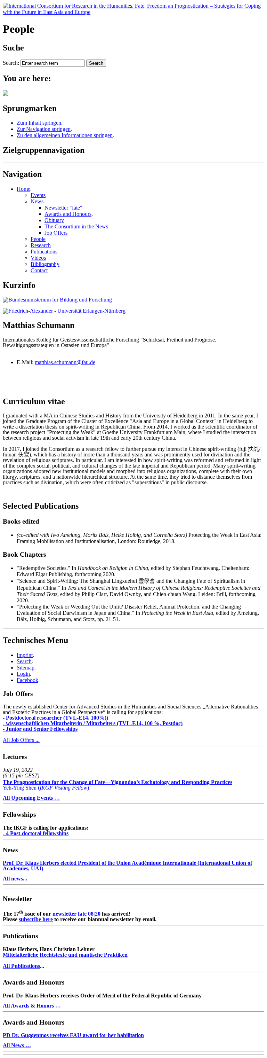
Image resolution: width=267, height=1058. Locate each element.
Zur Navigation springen (44, 129)
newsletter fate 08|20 (76, 914)
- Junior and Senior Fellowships (40, 729)
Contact (39, 270)
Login (23, 674)
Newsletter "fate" (63, 208)
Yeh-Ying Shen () (117, 785)
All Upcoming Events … (31, 798)
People (38, 239)
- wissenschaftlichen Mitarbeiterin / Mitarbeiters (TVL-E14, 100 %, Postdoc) (93, 723)
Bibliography (45, 264)
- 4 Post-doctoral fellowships (35, 833)
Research (41, 245)
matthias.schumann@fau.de (65, 362)
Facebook (27, 680)
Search (24, 661)
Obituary (54, 220)
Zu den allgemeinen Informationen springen (65, 135)
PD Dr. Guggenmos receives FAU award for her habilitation (73, 1035)
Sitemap (25, 668)
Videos (38, 258)
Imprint (25, 655)
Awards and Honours (67, 214)
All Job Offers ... (21, 740)
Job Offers (55, 233)
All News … (17, 1045)
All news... (15, 878)
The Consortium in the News (76, 226)
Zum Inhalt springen (39, 123)
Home (23, 189)
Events (38, 195)
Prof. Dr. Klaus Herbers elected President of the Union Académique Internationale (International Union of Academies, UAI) (127, 865)
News (37, 201)
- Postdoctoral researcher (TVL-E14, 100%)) (55, 718)
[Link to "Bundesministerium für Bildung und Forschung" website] (57, 300)
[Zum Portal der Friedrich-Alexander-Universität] (64, 311)
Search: (11, 63)
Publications (44, 251)
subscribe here (36, 919)
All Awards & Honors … (32, 1006)
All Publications (21, 966)
